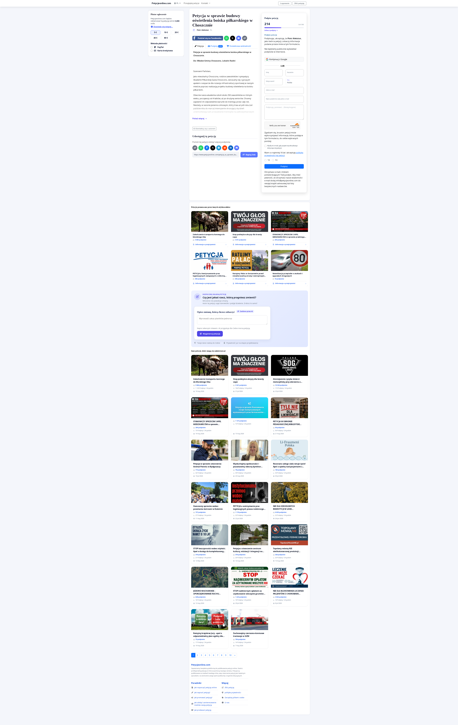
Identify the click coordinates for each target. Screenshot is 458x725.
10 (230, 655)
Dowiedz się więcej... (163, 26)
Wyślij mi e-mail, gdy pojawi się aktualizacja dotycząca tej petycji (282, 147)
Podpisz (284, 166)
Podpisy (216, 46)
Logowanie (284, 3)
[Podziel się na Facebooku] (206, 147)
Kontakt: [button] (205, 3)
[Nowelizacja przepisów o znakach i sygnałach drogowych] (289, 268)
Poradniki (196, 683)
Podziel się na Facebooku (209, 38)
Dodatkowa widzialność (240, 46)
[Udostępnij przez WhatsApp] (226, 38)
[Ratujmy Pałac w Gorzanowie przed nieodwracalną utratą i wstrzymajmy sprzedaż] (249, 268)
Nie (276, 160)
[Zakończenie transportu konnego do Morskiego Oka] (209, 229)
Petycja (200, 46)
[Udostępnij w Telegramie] (218, 147)
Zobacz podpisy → (271, 30)
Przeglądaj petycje (191, 3)
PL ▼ (179, 3)
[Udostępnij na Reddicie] (224, 147)
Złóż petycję (299, 3)
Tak (269, 160)
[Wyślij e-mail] (238, 38)
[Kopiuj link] (244, 38)
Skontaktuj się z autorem (205, 128)
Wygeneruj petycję (211, 333)
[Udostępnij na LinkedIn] (230, 147)
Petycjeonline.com (161, 3)
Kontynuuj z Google (278, 59)
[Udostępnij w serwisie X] (232, 38)
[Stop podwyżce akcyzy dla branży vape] (249, 229)
